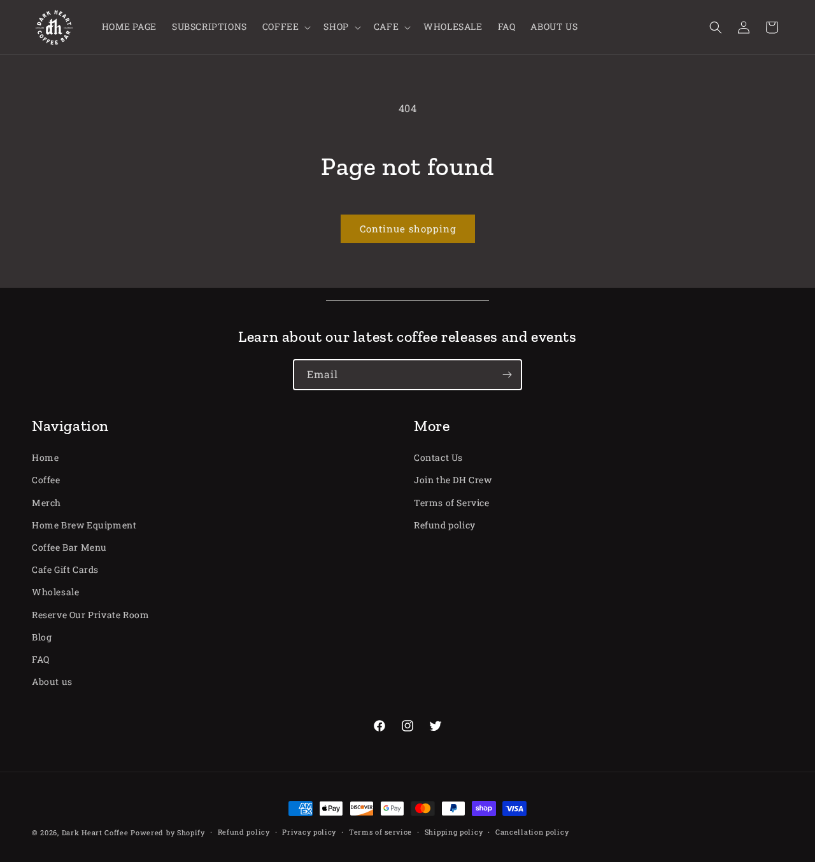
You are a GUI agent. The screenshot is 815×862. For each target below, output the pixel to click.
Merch (46, 503)
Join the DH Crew (453, 480)
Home (45, 457)
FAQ (41, 659)
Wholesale (55, 592)
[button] (285, 26)
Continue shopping (408, 228)
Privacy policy (309, 832)
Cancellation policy (532, 832)
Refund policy (445, 525)
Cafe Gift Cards (65, 569)
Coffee (46, 480)
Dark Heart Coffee (95, 832)
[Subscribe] (507, 374)
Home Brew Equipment (84, 525)
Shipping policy (454, 832)
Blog (42, 637)
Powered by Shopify (168, 832)
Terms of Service (452, 503)
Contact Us (438, 457)
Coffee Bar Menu (69, 547)
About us (52, 681)
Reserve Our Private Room (90, 615)
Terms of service (380, 832)
